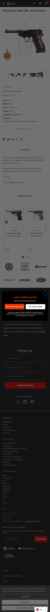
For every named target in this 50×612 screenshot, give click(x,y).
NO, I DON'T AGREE (35, 307)
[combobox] (40, 609)
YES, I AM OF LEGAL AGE (14, 306)
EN (41, 609)
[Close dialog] (45, 294)
